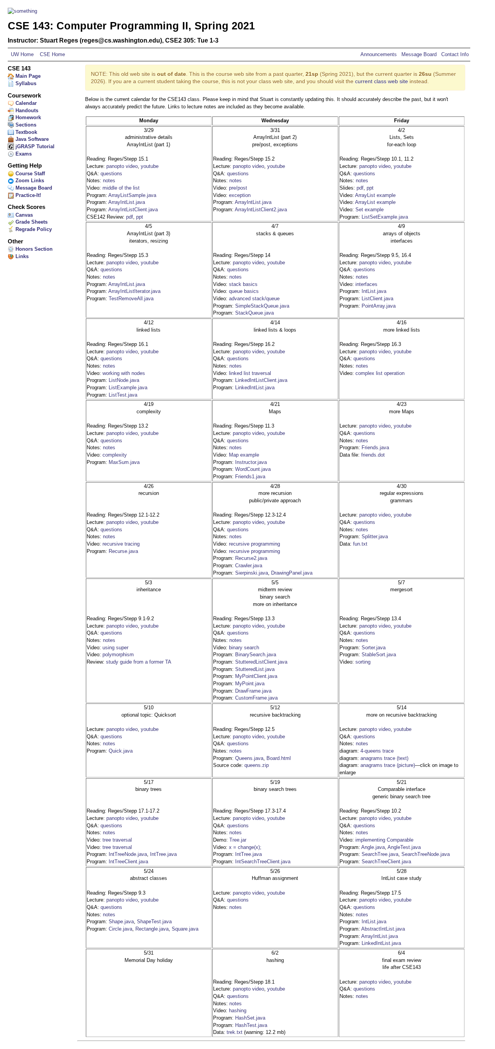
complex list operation (380, 373)
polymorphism (118, 654)
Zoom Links (29, 180)
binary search (244, 647)
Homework (27, 117)
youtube (150, 166)
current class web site (381, 81)
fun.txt (360, 544)
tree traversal (117, 840)
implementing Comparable (384, 840)
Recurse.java (123, 551)
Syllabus (25, 83)
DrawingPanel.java (291, 573)
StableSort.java (379, 654)
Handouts (26, 110)
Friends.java (375, 447)
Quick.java (121, 751)
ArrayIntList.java (126, 202)
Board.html (278, 758)
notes (109, 180)
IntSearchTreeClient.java (262, 861)
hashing (237, 1010)
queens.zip (256, 765)
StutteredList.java (255, 669)
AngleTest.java (404, 847)
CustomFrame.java (256, 698)
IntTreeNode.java (128, 854)
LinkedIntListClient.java (261, 380)
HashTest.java (251, 1025)
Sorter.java (374, 647)
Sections (25, 125)
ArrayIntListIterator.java (134, 291)
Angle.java (373, 847)
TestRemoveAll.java (131, 298)
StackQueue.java (254, 313)
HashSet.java (250, 1018)
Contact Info (454, 54)
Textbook (25, 132)
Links (21, 256)
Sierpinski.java (251, 573)
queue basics (244, 291)
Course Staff (29, 173)
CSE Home (52, 54)
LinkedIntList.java (255, 387)
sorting (362, 662)
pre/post (238, 188)
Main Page (27, 76)
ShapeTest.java (154, 921)
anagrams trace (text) (384, 758)
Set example (369, 209)
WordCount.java (253, 469)
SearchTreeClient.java (386, 861)
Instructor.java (251, 462)
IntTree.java (163, 854)
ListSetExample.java (385, 217)
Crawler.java (248, 565)
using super (115, 647)
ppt (139, 217)
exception (240, 195)
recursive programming (254, 544)
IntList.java (374, 291)
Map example (244, 455)
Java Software (31, 139)
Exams (23, 154)
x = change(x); (245, 847)
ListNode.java (124, 380)
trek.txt (234, 1032)
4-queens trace (377, 751)
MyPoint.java (250, 683)
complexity (114, 455)
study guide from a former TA (138, 662)
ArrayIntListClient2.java (261, 209)
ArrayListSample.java (132, 195)
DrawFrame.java (253, 691)
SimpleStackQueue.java (262, 306)
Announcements (379, 54)
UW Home (22, 54)
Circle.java (120, 929)
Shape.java (121, 921)
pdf (129, 217)
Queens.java (249, 758)
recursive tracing (121, 544)
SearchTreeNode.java (425, 854)
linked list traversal (250, 373)
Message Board (419, 54)
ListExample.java (128, 387)
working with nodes (123, 373)
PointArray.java (379, 306)
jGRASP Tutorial (34, 146)
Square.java (185, 929)
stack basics (243, 284)
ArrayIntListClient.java (133, 209)
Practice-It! (27, 195)
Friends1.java (250, 476)
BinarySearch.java (255, 654)
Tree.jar (237, 840)
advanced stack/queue (254, 298)
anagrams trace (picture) (387, 765)
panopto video (122, 166)
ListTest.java (123, 395)
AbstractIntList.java (383, 929)
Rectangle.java (152, 929)
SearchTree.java (380, 854)
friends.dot (373, 455)
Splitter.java (375, 536)
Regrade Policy (33, 229)
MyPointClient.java (256, 676)
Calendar (25, 103)
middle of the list (121, 188)
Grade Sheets (31, 222)
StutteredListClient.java (261, 662)
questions (111, 173)
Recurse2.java (251, 558)
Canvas (23, 215)
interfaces (366, 284)
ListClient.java (377, 298)
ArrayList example (375, 195)
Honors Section (33, 249)
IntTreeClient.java (128, 861)
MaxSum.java (124, 462)
